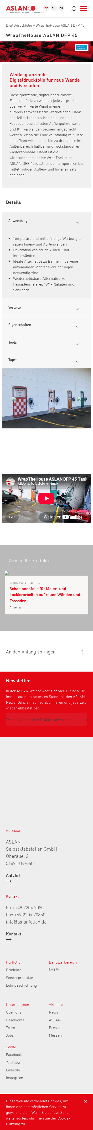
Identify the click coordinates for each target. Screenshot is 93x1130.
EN (54, 8)
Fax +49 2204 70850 (25, 914)
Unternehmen (17, 1004)
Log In (54, 969)
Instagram (14, 1077)
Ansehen (16, 607)
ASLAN (55, 1020)
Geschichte (15, 1020)
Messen (55, 1035)
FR (61, 8)
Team (10, 1027)
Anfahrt (13, 875)
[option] (46, 398)
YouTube (13, 1062)
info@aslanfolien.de (26, 921)
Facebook (14, 1054)
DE (46, 8)
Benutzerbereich (63, 962)
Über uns (13, 1012)
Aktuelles (57, 1004)
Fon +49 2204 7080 (25, 907)
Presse (55, 1027)
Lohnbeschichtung (21, 985)
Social (11, 1047)
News (53, 1012)
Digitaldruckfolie (19, 25)
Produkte (13, 969)
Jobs (10, 1035)
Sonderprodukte (19, 977)
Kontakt (13, 934)
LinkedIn (13, 1070)
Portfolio (13, 962)
